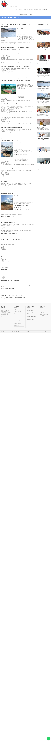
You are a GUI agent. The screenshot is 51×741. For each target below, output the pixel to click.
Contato (31, 14)
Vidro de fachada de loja (30, 319)
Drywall (15, 309)
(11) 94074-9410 (19, 9)
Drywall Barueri (43, 125)
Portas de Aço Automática (23, 14)
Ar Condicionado (43, 151)
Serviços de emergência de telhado (31, 313)
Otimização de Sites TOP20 (14, 331)
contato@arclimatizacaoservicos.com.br (35, 9)
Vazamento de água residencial (32, 314)
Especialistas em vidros (30, 321)
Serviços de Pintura (30, 310)
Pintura (15, 313)
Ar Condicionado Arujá (43, 163)
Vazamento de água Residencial (17, 321)
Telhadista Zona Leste (43, 34)
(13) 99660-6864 (26, 9)
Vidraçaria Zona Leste (43, 60)
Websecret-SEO (26, 331)
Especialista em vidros (17, 311)
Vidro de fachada (16, 325)
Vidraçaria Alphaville (43, 73)
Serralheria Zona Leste (43, 86)
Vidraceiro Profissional (17, 323)
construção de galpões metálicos (8, 52)
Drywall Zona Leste (43, 112)
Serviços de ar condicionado (18, 315)
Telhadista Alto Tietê (43, 47)
